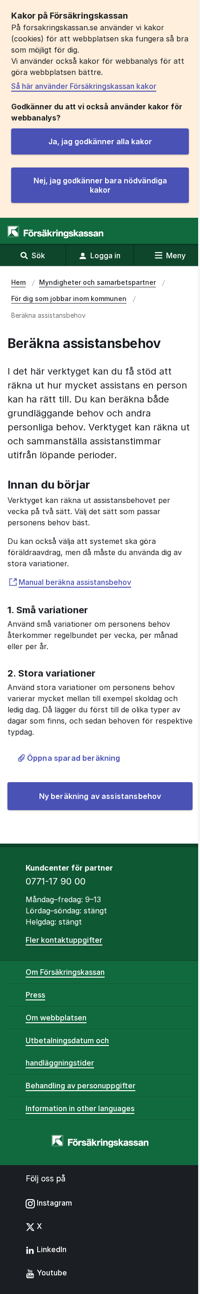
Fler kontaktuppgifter (64, 940)
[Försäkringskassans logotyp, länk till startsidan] (55, 232)
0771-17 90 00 (56, 881)
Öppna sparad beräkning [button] (73, 758)
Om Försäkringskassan (65, 972)
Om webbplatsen (56, 1017)
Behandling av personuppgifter (80, 1085)
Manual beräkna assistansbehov (75, 582)
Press (35, 994)
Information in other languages (80, 1108)
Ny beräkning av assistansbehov (100, 796)
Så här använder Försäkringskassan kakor (83, 86)
